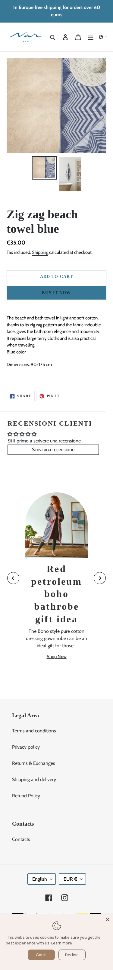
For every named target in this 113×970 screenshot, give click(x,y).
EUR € (70, 879)
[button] (103, 37)
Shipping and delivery (34, 779)
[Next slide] (100, 578)
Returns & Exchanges (33, 763)
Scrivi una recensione (53, 449)
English (39, 879)
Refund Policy (26, 796)
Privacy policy (26, 747)
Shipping (40, 252)
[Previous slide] (13, 578)
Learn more (61, 943)
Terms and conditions (34, 731)
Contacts (21, 839)
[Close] (108, 919)
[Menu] (90, 37)
